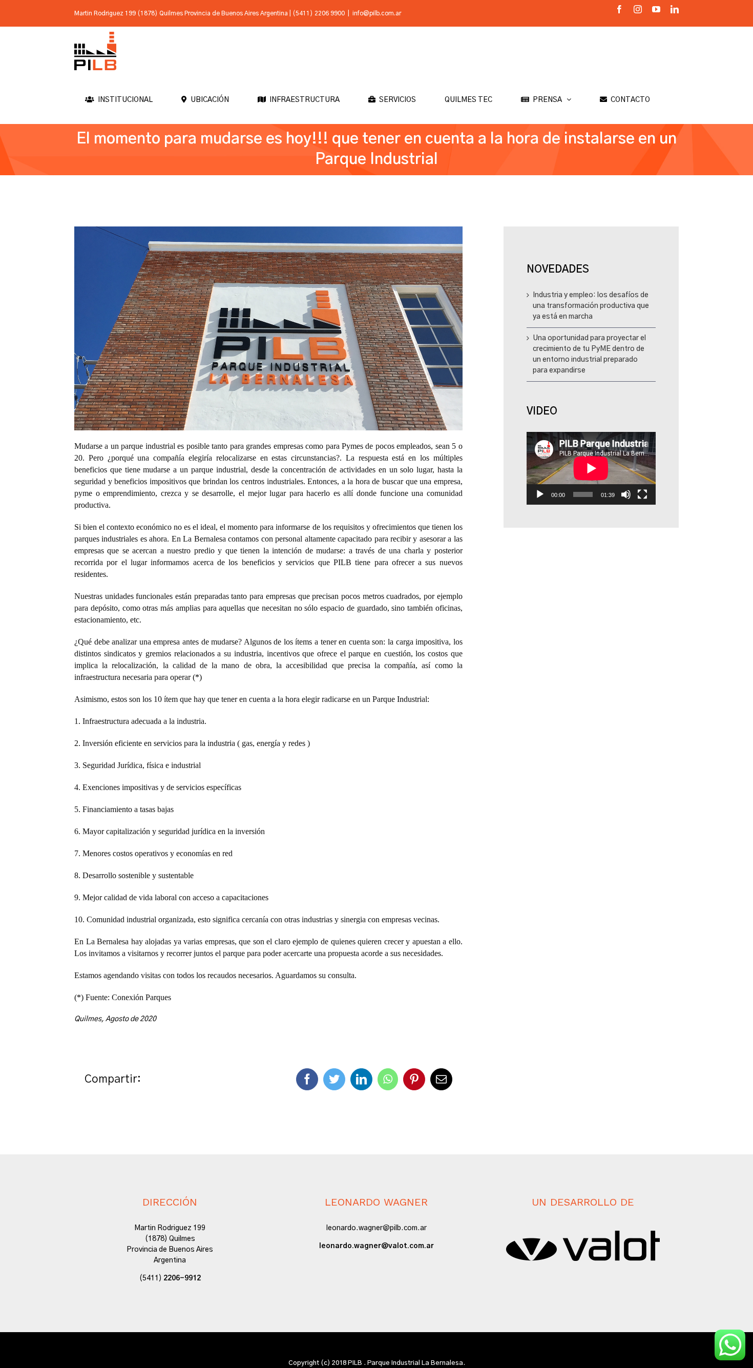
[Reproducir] (540, 494)
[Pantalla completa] (642, 494)
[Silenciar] (626, 494)
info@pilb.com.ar (376, 13)
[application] (591, 468)
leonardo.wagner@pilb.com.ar (376, 1228)
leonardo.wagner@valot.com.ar (376, 1246)
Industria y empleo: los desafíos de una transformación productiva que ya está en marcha (591, 306)
